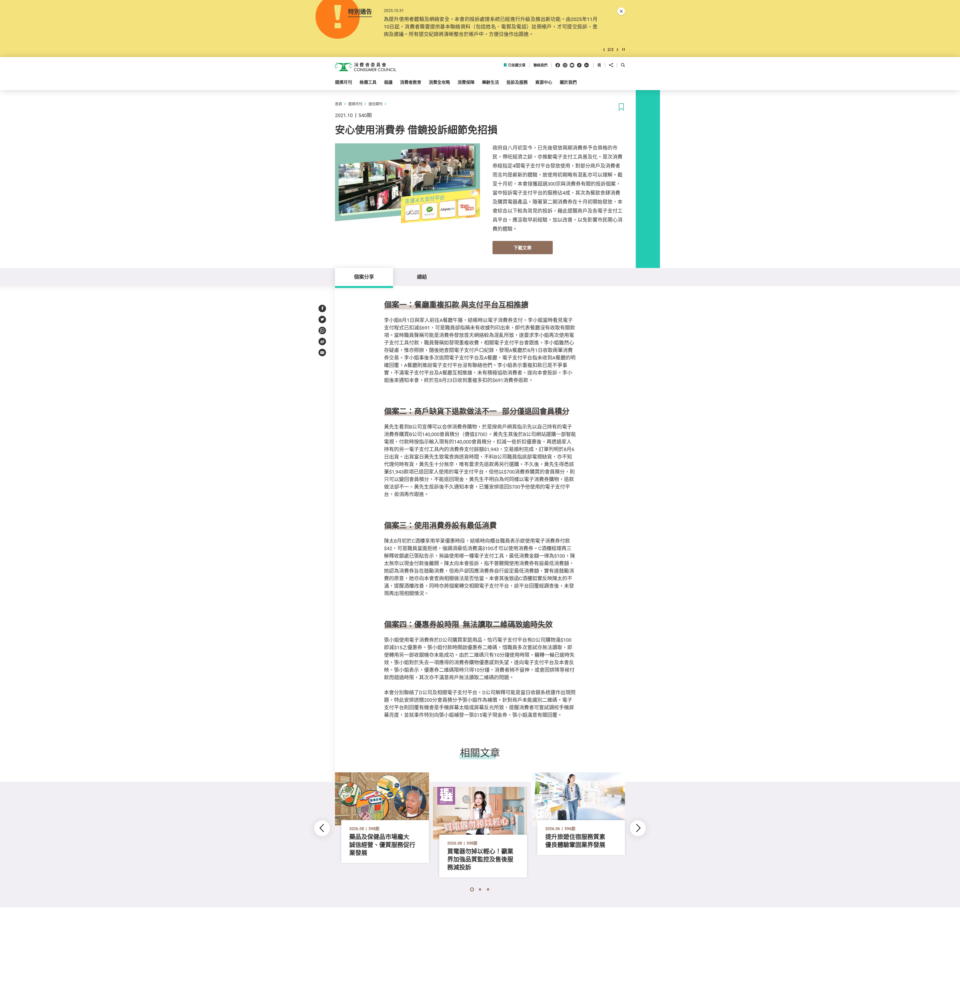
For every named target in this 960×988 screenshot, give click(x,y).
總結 (422, 276)
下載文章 (523, 248)
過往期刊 (375, 103)
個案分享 (364, 276)
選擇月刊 (355, 103)
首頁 (338, 103)
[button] (604, 49)
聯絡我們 (541, 65)
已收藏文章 (517, 65)
